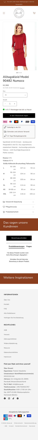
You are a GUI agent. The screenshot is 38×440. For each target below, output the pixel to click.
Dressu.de (9, 423)
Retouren (7, 348)
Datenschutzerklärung (30, 423)
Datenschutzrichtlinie (11, 352)
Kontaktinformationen (21, 426)
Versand (22, 88)
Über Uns (7, 300)
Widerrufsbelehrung (10, 343)
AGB (5, 330)
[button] (4, 13)
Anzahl (5, 100)
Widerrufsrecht (18, 423)
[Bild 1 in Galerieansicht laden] (17, 72)
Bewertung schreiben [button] (19, 238)
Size (4, 91)
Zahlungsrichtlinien (10, 339)
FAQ (5, 309)
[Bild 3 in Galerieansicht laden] (20, 72)
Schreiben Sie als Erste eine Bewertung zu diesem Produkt (19, 260)
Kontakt (6, 304)
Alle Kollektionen (9, 313)
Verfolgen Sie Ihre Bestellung (13, 318)
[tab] (16, 246)
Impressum (7, 357)
